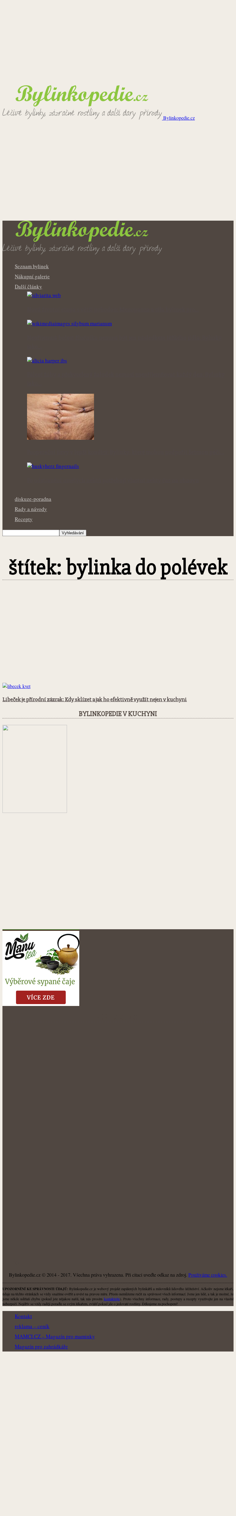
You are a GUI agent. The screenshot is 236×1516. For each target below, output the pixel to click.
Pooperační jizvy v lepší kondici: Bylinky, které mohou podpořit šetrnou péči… (125, 452)
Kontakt (23, 1316)
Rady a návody (31, 508)
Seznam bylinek (32, 266)
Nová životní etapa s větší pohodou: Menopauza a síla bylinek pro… (113, 309)
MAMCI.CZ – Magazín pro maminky (55, 1336)
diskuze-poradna (33, 498)
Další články (28, 286)
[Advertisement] (118, 175)
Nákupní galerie (32, 276)
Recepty (24, 519)
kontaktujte (112, 1298)
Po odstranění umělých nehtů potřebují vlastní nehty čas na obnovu (113, 480)
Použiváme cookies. (207, 1274)
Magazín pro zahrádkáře (41, 1346)
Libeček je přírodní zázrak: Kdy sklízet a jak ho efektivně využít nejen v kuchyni (94, 699)
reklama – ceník (32, 1326)
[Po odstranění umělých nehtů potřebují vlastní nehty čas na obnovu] (53, 466)
